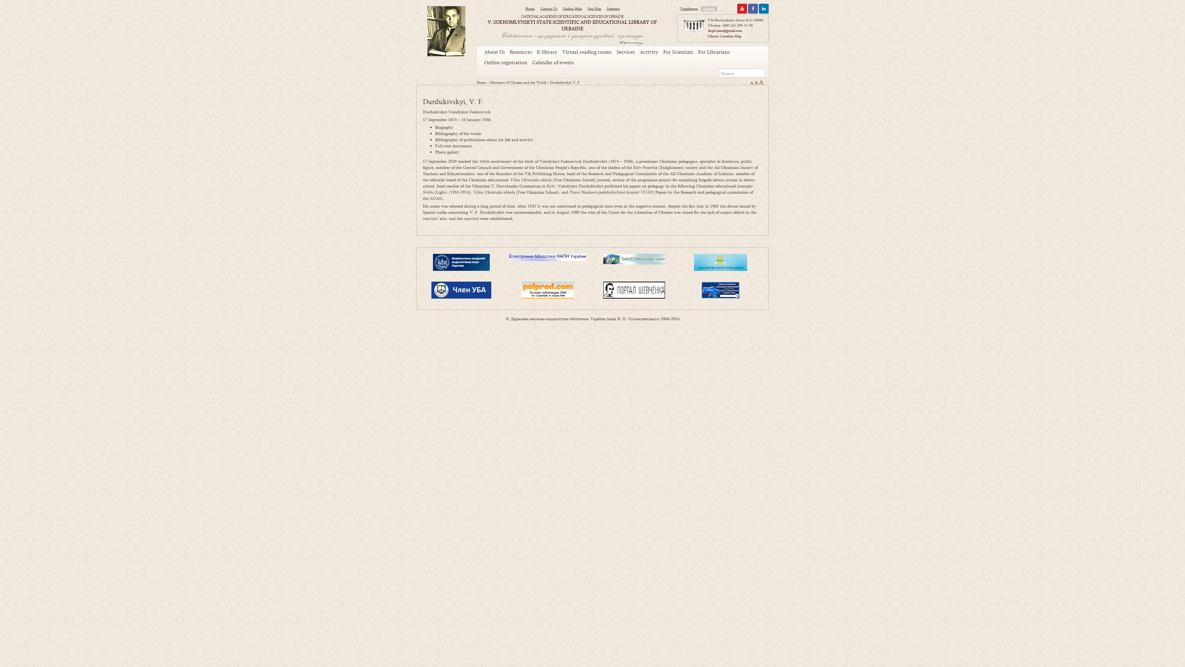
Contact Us (548, 8)
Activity (649, 51)
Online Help (572, 8)
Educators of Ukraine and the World (518, 82)
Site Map (594, 8)
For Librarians (714, 51)
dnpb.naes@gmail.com (725, 30)
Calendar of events (553, 62)
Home (530, 8)
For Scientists (678, 51)
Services (626, 51)
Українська (689, 8)
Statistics (613, 8)
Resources (521, 51)
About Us (494, 51)
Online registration (505, 62)
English (709, 8)
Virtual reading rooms (587, 51)
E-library (547, 51)
